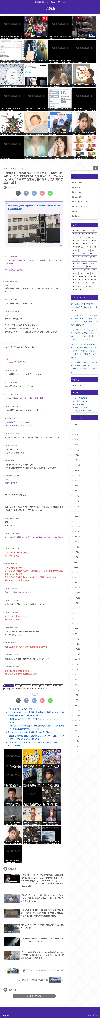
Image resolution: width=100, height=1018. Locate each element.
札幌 (29, 688)
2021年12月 (76, 710)
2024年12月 (76, 526)
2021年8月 (75, 731)
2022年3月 (75, 695)
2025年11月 (76, 470)
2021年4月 (75, 751)
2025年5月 (75, 501)
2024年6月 (75, 557)
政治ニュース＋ (80, 206)
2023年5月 (75, 623)
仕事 (56, 685)
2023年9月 (75, 603)
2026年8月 (75, 424)
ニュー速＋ (78, 197)
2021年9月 (75, 726)
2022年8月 (75, 669)
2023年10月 (76, 598)
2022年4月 (75, 690)
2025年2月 (75, 516)
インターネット (26, 685)
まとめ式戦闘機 (81, 398)
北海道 (19, 688)
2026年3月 (75, 450)
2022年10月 (76, 659)
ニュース (36, 685)
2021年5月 (75, 746)
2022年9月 (75, 664)
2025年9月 (75, 481)
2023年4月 (75, 629)
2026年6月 (75, 434)
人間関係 (49, 685)
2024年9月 (75, 542)
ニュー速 (78, 192)
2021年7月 (75, 736)
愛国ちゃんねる (81, 407)
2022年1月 (75, 705)
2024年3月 (75, 572)
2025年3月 (75, 511)
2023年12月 (76, 588)
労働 (13, 688)
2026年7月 (75, 429)
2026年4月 (75, 445)
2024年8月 (75, 547)
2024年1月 (75, 583)
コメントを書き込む (34, 996)
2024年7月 (75, 552)
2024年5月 (75, 562)
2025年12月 (76, 465)
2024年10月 (76, 537)
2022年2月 (75, 700)
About (95, 1012)
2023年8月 (75, 608)
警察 (46, 688)
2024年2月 (75, 578)
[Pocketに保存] (42, 193)
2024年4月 (75, 567)
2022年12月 (76, 649)
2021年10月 (76, 721)
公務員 (7, 688)
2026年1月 (75, 460)
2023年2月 (75, 639)
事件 (43, 685)
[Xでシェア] (18, 193)
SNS (18, 685)
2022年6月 (75, 680)
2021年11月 (76, 715)
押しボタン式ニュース (84, 411)
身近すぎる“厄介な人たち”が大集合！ (22, 709)
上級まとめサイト (82, 401)
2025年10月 (76, 475)
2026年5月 (75, 440)
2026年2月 (75, 455)
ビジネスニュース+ (81, 202)
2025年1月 (75, 521)
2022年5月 (75, 685)
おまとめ (78, 385)
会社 (61, 685)
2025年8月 (75, 486)
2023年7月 (75, 613)
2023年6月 (75, 618)
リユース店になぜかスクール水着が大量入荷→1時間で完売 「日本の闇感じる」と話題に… (84, 365)
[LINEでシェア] (50, 193)
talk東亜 (77, 187)
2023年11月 (76, 593)
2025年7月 (75, 491)
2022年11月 (76, 654)
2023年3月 (75, 634)
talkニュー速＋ (9, 685)
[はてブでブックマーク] (34, 193)
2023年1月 (75, 644)
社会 (35, 688)
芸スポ (77, 216)
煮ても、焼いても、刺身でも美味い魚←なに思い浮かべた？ (31, 732)
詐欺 (40, 688)
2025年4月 (75, 506)
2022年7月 (75, 675)
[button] (95, 168)
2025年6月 (75, 496)
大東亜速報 (79, 404)
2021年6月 (75, 741)
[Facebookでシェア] (26, 193)
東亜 (76, 211)
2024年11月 (76, 531)
